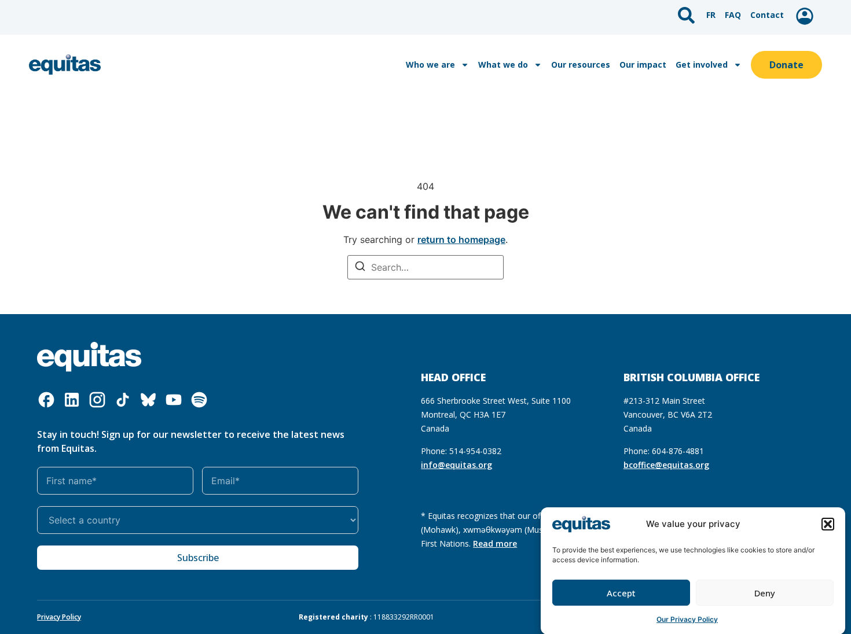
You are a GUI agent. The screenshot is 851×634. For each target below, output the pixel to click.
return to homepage (461, 239)
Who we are (430, 64)
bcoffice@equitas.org (666, 464)
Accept (621, 593)
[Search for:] (425, 267)
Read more (495, 543)
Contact (767, 14)
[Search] (360, 267)
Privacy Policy (59, 617)
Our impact (642, 64)
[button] (828, 524)
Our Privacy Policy (687, 619)
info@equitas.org (456, 464)
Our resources (580, 64)
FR (711, 14)
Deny (764, 593)
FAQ (733, 14)
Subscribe (198, 557)
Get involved (702, 64)
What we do (503, 64)
